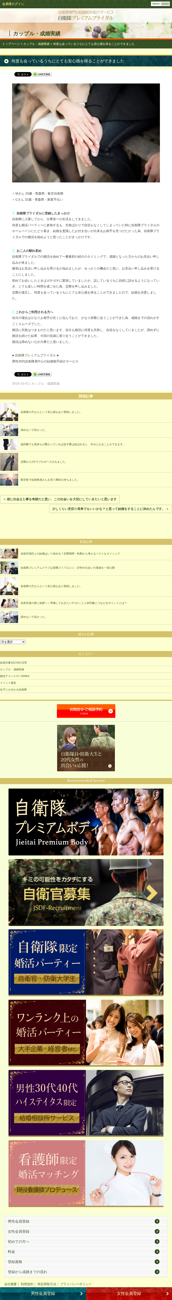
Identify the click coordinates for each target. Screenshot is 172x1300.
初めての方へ (18, 1241)
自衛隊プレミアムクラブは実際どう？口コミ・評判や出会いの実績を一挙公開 (68, 567)
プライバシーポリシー (76, 1284)
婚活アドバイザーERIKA (15, 676)
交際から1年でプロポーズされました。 (44, 461)
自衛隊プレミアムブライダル (35, 355)
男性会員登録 (18, 1221)
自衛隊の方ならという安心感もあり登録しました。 (51, 412)
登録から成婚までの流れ (27, 1272)
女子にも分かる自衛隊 (13, 689)
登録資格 (15, 1262)
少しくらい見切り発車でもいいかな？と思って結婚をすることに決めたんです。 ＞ (110, 509)
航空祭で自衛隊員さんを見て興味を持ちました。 (50, 479)
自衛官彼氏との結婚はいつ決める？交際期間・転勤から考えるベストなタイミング (70, 553)
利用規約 (27, 1284)
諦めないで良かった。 (34, 430)
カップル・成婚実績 (12, 669)
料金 (11, 1252)
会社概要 (10, 1284)
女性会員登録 (18, 1231)
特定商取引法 (46, 1284)
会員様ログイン (13, 4)
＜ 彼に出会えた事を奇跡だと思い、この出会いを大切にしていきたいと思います (60, 499)
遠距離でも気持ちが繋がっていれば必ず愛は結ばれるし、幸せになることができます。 (73, 444)
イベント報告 (8, 682)
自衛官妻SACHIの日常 (13, 662)
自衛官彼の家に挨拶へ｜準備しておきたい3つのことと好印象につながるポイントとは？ (74, 603)
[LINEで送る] (42, 74)
